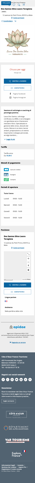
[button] (19, 5)
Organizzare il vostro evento (12, 469)
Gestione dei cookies (9, 467)
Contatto (20, 465)
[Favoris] (14, 5)
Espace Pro (22, 467)
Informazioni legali (8, 465)
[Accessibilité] (9, 5)
